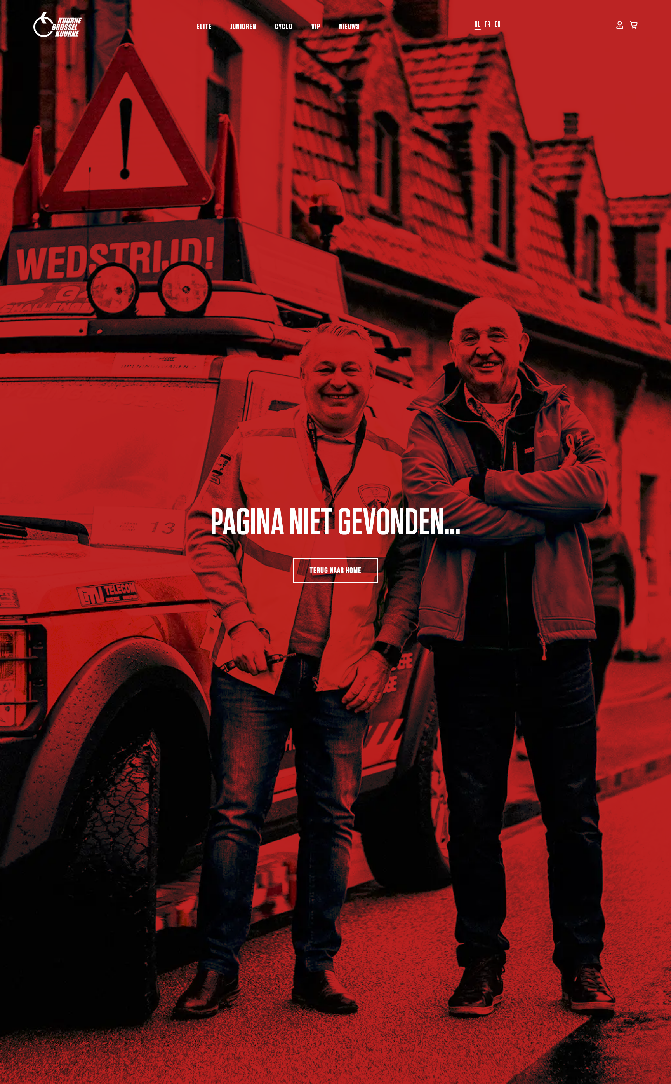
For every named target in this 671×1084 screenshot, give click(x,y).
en (498, 24)
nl (478, 24)
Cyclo (284, 27)
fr (488, 24)
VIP (315, 27)
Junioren (243, 27)
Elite (204, 27)
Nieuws (349, 27)
